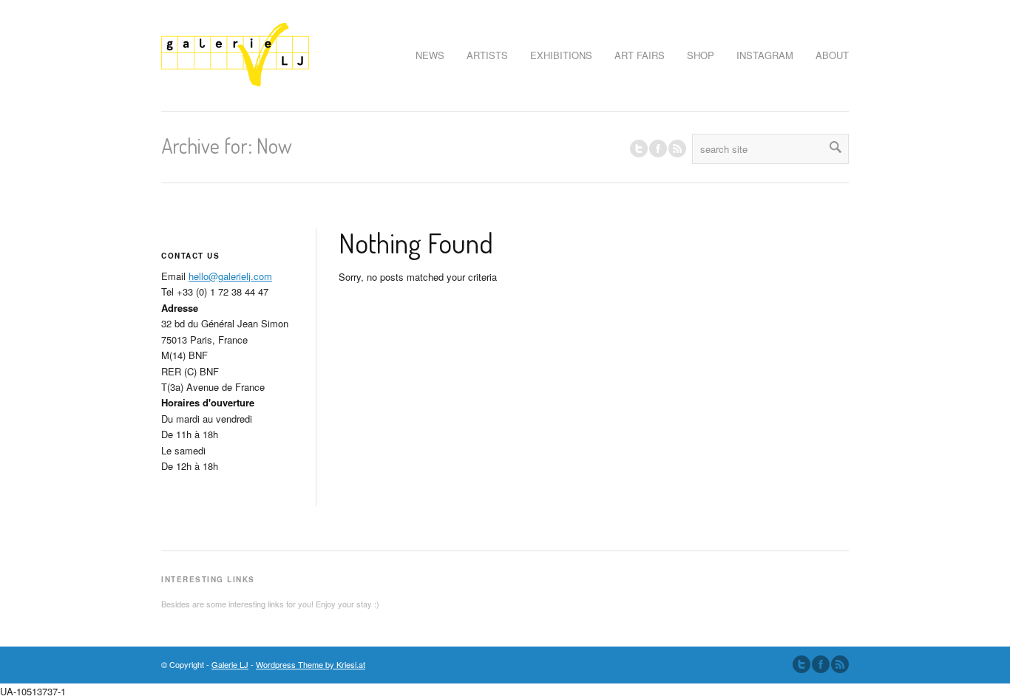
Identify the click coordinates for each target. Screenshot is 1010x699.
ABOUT (832, 55)
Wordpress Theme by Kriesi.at (310, 664)
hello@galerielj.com (230, 276)
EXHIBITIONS (561, 55)
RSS (677, 148)
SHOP (700, 55)
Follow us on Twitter (639, 148)
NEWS (430, 55)
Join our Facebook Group (658, 148)
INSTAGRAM (764, 55)
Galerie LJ (229, 664)
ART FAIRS (639, 55)
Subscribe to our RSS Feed (840, 664)
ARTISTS (487, 55)
